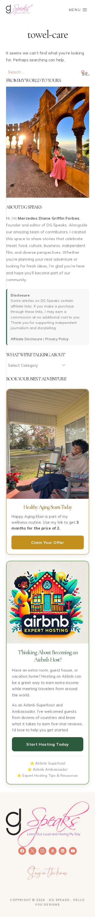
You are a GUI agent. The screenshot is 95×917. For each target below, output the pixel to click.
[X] (32, 851)
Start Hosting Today (47, 744)
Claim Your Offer (47, 542)
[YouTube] (73, 851)
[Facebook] (22, 851)
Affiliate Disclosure (26, 339)
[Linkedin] (62, 851)
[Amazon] (53, 851)
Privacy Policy (57, 339)
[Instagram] (42, 851)
